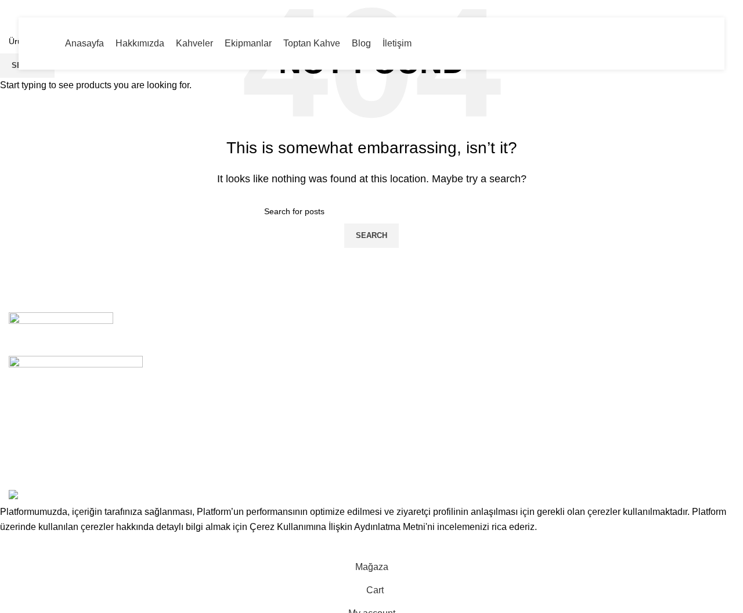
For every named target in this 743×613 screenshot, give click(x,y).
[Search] (707, 43)
